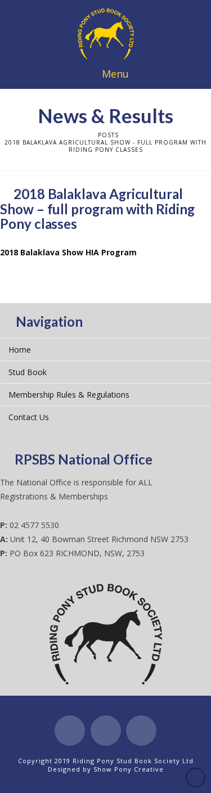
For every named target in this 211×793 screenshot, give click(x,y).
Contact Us (28, 417)
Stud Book (27, 372)
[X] (106, 730)
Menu (115, 73)
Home (19, 349)
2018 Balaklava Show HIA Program (68, 252)
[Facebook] (70, 730)
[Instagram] (141, 730)
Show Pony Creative (128, 769)
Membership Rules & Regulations (68, 394)
